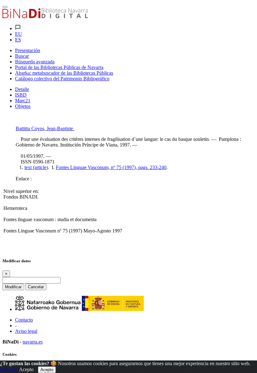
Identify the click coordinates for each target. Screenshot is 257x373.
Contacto (24, 319)
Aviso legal (26, 331)
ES (18, 39)
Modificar (13, 287)
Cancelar (36, 287)
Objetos (22, 106)
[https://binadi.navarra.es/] (45, 16)
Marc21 (22, 100)
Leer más (9, 369)
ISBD (21, 95)
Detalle (22, 89)
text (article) (36, 167)
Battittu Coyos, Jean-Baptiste (45, 128)
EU (18, 34)
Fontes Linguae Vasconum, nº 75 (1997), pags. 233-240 (111, 167)
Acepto (26, 369)
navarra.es (33, 341)
